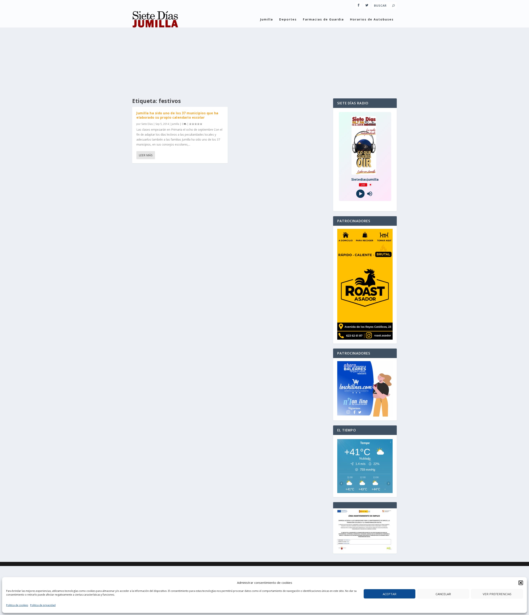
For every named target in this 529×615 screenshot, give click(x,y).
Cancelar (443, 594)
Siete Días (147, 124)
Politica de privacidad (43, 605)
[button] (521, 583)
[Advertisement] (264, 59)
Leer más (146, 155)
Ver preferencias (497, 594)
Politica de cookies (17, 605)
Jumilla (266, 19)
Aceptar (389, 594)
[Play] (360, 193)
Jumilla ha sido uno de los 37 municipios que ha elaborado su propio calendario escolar (177, 115)
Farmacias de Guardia (323, 19)
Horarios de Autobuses (372, 19)
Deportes (288, 19)
